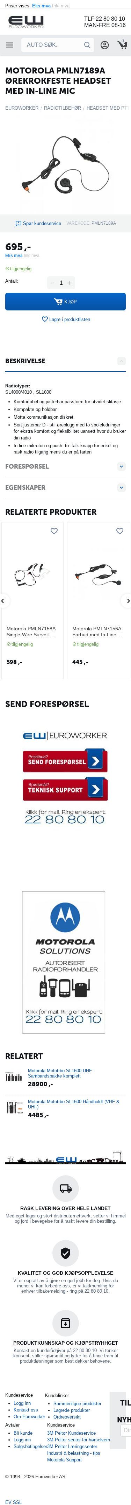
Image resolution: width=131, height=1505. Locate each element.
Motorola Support (64, 1459)
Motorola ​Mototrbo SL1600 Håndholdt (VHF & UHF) (73, 1104)
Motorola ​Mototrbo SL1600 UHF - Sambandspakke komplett (61, 1073)
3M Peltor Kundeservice (71, 1433)
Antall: (11, 281)
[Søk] (87, 45)
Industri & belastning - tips (73, 1453)
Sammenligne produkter (77, 1403)
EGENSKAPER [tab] (25, 487)
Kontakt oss (26, 1410)
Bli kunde (23, 1433)
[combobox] (57, 45)
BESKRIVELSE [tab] (25, 361)
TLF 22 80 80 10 (104, 19)
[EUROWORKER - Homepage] (35, 21)
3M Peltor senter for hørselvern (78, 1439)
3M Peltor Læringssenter (72, 1446)
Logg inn (22, 1403)
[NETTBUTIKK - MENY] (10, 45)
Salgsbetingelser (30, 1446)
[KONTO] (105, 45)
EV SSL (13, 1502)
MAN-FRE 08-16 (105, 25)
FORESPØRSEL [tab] (27, 466)
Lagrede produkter (71, 1410)
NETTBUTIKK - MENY (10, 45)
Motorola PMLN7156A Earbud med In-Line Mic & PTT (96, 632)
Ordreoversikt (67, 1417)
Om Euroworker (29, 1416)
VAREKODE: (78, 223)
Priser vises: (38, 5)
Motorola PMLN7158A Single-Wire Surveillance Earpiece (31, 632)
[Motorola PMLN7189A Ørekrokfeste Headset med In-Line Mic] (65, 164)
